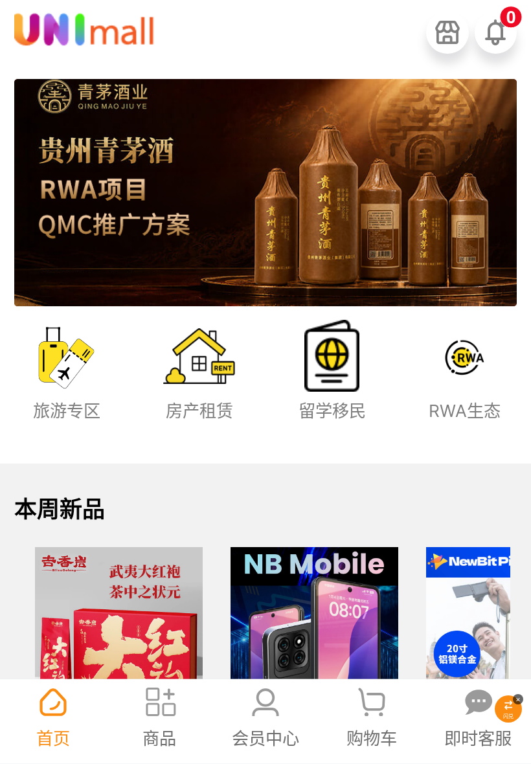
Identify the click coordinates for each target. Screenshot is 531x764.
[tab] (53, 721)
